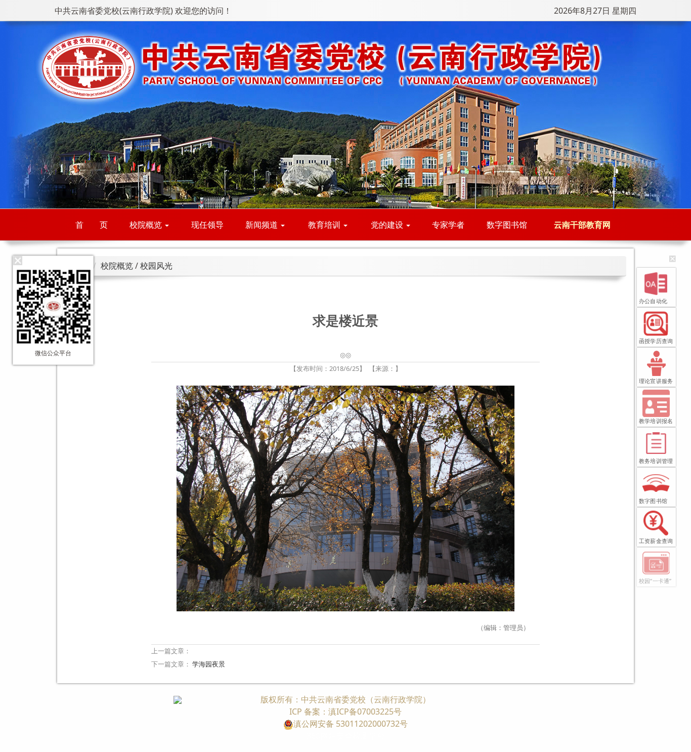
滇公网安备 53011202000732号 (350, 723)
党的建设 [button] (388, 224)
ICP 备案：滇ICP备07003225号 (345, 711)
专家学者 (448, 224)
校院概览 (117, 265)
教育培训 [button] (325, 224)
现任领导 (207, 224)
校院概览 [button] (146, 224)
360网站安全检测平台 (346, 735)
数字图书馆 (507, 224)
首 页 (91, 224)
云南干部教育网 (582, 224)
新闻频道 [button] (262, 224)
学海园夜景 (208, 664)
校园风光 (156, 265)
